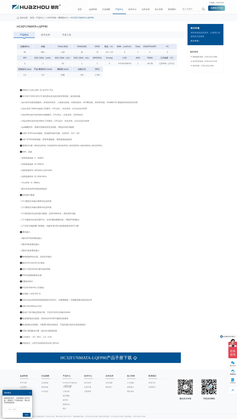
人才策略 (130, 383)
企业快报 (44, 383)
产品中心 (119, 9)
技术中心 (132, 9)
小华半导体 (51, 18)
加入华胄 (159, 9)
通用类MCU (63, 18)
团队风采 (130, 391)
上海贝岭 (66, 391)
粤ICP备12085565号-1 (64, 416)
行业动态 (44, 391)
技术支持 (87, 383)
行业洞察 (106, 9)
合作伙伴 (146, 9)
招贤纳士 (130, 387)
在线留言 (151, 387)
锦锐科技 (66, 404)
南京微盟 (66, 396)
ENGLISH (220, 3)
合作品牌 (109, 383)
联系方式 (151, 383)
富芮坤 (65, 400)
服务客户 (109, 387)
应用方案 (87, 387)
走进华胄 (93, 9)
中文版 (211, 3)
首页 (80, 9)
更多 (64, 408)
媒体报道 (44, 387)
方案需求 (87, 391)
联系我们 (172, 9)
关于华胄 (23, 383)
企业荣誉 (23, 387)
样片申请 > (195, 41)
